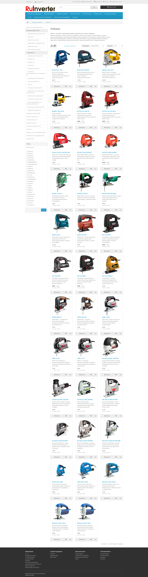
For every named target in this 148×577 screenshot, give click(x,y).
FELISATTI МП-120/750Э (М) (61, 152)
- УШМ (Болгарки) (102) (32, 40)
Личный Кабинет (104, 553)
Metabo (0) (30, 170)
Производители (79, 553)
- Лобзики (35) (30, 52)
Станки (29, 17)
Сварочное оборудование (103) (34, 27)
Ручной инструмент (75, 14)
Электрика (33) (30, 138)
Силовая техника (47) (31, 119)
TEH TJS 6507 (56, 276)
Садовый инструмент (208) (33, 113)
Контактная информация (31, 562)
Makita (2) (30, 168)
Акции (76, 559)
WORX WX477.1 (57, 317)
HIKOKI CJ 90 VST (82, 193)
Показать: (110, 46)
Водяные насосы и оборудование (42, 17)
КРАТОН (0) (31, 196)
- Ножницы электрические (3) (34, 88)
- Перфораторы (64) (31, 46)
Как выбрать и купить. (30, 555)
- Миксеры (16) (30, 59)
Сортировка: (85, 46)
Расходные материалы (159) (33, 126)
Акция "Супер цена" (30, 565)
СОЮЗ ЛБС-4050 (57, 482)
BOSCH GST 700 (57, 70)
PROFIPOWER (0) (32, 179)
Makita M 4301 (82, 235)
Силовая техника (87, 14)
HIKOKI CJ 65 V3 (57, 193)
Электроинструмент (49, 14)
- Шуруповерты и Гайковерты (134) (35, 43)
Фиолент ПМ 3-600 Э (109, 482)
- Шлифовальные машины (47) (34, 56)
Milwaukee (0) (31, 173)
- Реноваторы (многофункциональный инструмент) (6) (35, 73)
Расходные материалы (110, 14)
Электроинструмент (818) (32, 30)
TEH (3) (30, 185)
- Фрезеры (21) (30, 62)
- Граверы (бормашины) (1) (33, 110)
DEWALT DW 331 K (108, 70)
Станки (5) (28, 129)
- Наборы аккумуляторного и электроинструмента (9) (34, 103)
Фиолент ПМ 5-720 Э (84, 523)
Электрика (75, 17)
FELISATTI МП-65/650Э (109, 152)
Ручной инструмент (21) (32, 116)
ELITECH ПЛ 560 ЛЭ (83, 111)
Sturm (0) (30, 183)
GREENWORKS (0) (32, 162)
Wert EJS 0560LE (107, 276)
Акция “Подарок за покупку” (32, 567)
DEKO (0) (30, 153)
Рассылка (102, 559)
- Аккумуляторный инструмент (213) (35, 33)
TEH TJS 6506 (106, 235)
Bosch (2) (30, 151)
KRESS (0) (30, 166)
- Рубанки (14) (30, 65)
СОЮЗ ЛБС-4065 (82, 482)
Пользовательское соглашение (33, 564)
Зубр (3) (30, 192)
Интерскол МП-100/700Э (110, 358)
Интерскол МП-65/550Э (60, 441)
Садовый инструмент (62, 14)
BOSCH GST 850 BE (83, 70)
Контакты (52, 553)
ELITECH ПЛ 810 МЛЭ (109, 111)
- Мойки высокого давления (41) (34, 96)
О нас (26, 553)
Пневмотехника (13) (31, 123)
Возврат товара (54, 555)
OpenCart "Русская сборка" (38, 573)
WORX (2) (30, 190)
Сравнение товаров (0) (69, 46)
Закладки (102, 557)
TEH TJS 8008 (81, 276)
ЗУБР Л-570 (56, 358)
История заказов (104, 555)
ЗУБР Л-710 (81, 358)
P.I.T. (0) (30, 175)
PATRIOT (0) (31, 177)
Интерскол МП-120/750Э (60, 399)
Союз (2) (30, 203)
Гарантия (27, 560)
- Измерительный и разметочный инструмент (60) (35, 91)
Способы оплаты (29, 559)
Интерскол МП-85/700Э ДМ (111, 441)
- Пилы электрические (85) (33, 49)
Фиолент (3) (31, 205)
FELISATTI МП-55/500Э (84, 152)
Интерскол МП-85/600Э (85, 441)
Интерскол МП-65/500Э (110, 399)
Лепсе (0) (30, 198)
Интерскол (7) (31, 194)
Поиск (43, 210)
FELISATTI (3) (31, 160)
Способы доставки (30, 557)
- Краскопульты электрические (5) (35, 107)
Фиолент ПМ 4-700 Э (59, 523)
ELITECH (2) (31, 158)
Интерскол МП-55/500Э (85, 399)
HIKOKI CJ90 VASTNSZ (109, 193)
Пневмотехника (98, 14)
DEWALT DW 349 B (58, 111)
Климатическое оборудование (62, 17)
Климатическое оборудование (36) (35, 135)
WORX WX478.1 (82, 317)
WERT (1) (30, 188)
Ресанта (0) (31, 200)
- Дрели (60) (29, 37)
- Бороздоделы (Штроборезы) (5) (35, 78)
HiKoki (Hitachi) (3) (32, 164)
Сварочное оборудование (34, 14)
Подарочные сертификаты (82, 555)
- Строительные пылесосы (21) (34, 99)
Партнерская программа (81, 557)
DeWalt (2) (30, 155)
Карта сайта (53, 557)
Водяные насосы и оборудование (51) (36, 132)
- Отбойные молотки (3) (32, 68)
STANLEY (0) (31, 181)
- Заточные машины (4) (32, 81)
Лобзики (48, 22)
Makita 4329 (56, 235)
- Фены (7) (29, 84)
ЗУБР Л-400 (106, 317)
